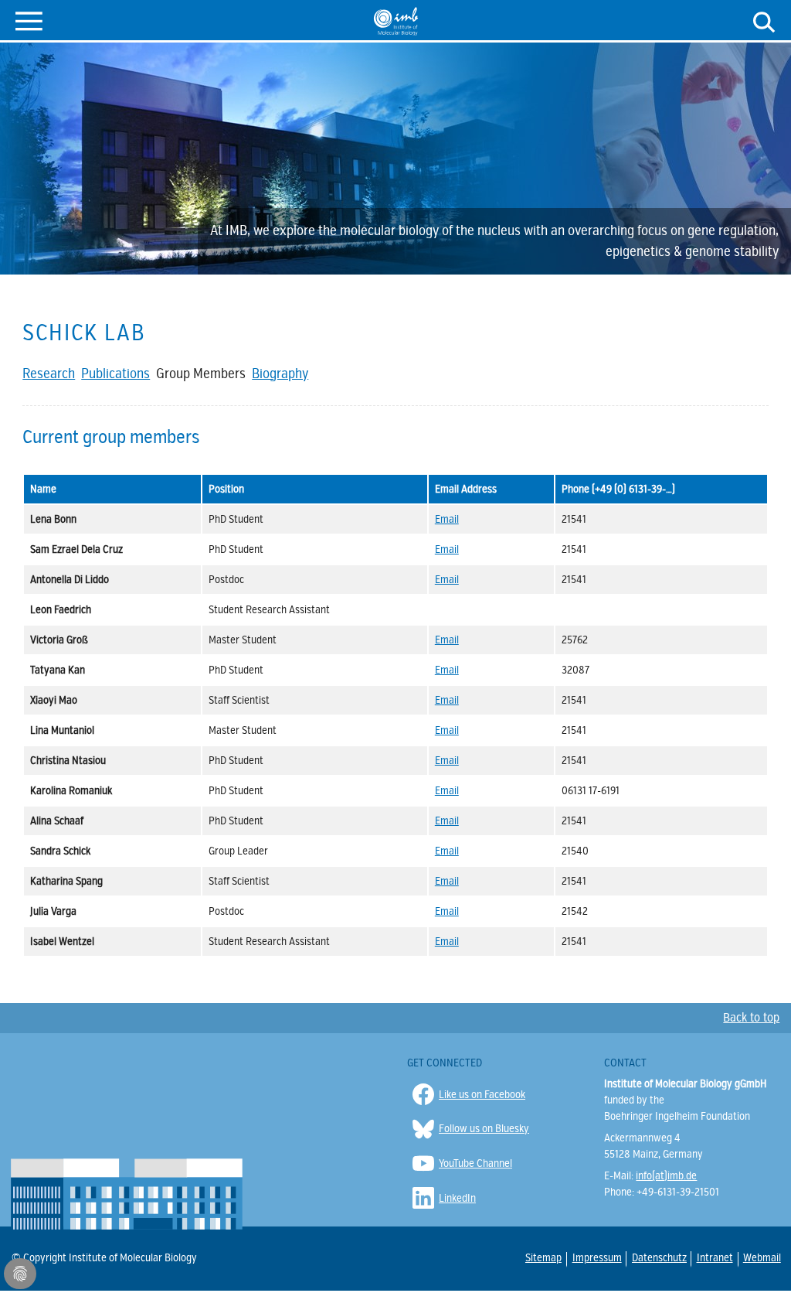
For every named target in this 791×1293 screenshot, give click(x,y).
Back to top (751, 1017)
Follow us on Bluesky (484, 1128)
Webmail (761, 1258)
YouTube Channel (475, 1163)
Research (48, 373)
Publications (115, 373)
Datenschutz (658, 1257)
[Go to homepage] (396, 21)
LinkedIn (457, 1198)
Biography (280, 373)
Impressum (596, 1257)
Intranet (714, 1258)
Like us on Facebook (482, 1094)
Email (447, 519)
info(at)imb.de (666, 1175)
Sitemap (543, 1258)
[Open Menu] (28, 19)
